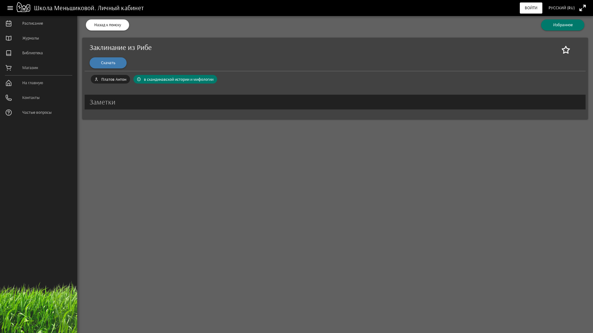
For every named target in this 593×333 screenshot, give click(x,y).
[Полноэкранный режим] (582, 7)
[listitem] (38, 23)
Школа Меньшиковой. (66, 8)
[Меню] (10, 8)
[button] (335, 102)
